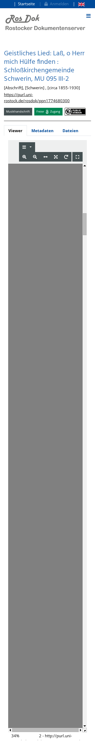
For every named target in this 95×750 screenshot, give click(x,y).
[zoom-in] (24, 157)
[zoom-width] (45, 157)
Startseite (26, 3)
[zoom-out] (35, 157)
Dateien (70, 130)
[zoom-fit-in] (56, 157)
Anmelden (58, 3)
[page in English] (79, 4)
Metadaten (42, 130)
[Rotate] (66, 157)
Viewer (15, 130)
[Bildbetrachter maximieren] (77, 157)
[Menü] (88, 16)
